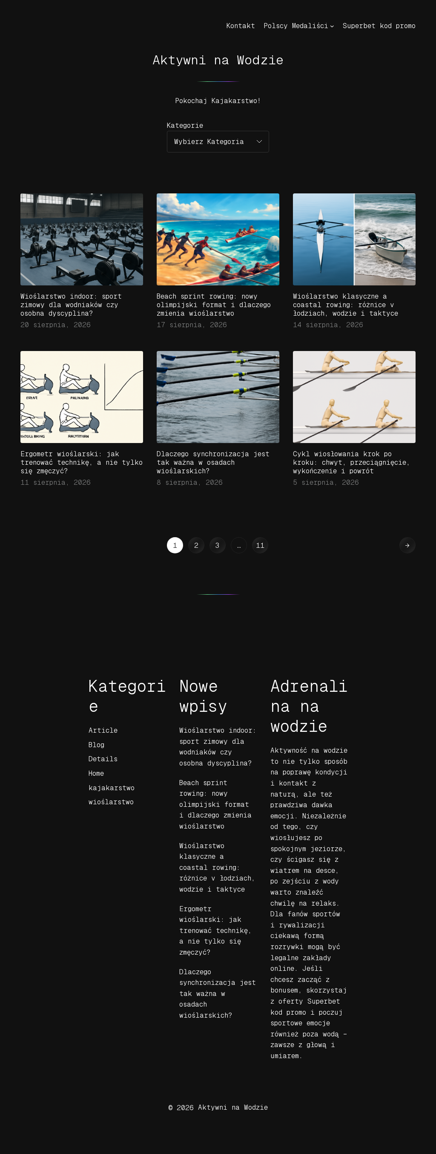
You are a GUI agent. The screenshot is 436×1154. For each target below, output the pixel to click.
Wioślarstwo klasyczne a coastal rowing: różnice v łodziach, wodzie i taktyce (345, 304)
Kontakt (241, 26)
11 (260, 545)
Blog (96, 745)
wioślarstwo (111, 802)
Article (103, 730)
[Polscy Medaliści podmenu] (332, 26)
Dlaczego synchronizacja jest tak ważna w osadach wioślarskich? (213, 462)
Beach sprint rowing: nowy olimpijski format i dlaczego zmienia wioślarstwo (214, 304)
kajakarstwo (112, 788)
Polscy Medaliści (296, 26)
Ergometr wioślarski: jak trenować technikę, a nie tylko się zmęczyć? (81, 462)
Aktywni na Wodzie (218, 59)
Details (103, 759)
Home (96, 773)
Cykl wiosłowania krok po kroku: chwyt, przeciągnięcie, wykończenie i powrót (351, 462)
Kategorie (185, 125)
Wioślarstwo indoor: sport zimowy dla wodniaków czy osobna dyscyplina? (71, 304)
